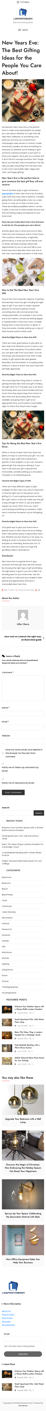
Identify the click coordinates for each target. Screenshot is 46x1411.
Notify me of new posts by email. (18, 783)
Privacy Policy (8, 1314)
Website (6, 735)
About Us (6, 1311)
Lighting (5, 964)
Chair (4, 900)
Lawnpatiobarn (23, 18)
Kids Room (7, 952)
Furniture (6, 935)
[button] (23, 30)
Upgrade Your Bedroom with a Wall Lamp (23, 1120)
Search (5, 807)
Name (5, 707)
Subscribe (23, 1354)
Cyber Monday (9, 912)
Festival (5, 923)
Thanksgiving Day (10, 987)
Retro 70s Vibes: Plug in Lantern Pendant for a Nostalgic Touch (22, 845)
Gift (38, 590)
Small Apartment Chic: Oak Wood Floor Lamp (20, 837)
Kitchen (5, 958)
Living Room (7, 969)
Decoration (7, 917)
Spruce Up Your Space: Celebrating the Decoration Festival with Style (23, 1215)
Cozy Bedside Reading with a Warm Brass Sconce (21, 854)
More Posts (7, 1318)
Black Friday (7, 894)
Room (5, 975)
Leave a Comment (26, 590)
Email (5, 721)
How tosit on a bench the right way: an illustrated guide (23, 638)
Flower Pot (7, 929)
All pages (6, 1321)
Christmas (7, 906)
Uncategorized (9, 992)
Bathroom (7, 877)
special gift (7, 193)
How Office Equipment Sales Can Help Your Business (23, 1261)
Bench (5, 888)
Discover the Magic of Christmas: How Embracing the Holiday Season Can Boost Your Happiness (23, 1168)
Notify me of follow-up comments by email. (20, 769)
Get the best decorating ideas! (19, 1346)
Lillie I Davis (23, 624)
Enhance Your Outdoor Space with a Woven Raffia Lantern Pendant (22, 829)
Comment (8, 672)
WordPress (23, 1405)
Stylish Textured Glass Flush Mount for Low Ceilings (22, 862)
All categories (8, 1325)
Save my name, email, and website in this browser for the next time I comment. (23, 753)
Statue (5, 981)
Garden (5, 940)
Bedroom (6, 883)
